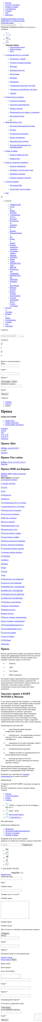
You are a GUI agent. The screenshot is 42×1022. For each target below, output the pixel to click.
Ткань (12, 261)
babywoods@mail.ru (16, 814)
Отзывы (8, 11)
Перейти (4, 453)
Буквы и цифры (11, 151)
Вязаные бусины (13, 289)
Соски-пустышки (12, 181)
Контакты (9, 15)
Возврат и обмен (11, 7)
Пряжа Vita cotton (12, 423)
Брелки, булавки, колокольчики (15, 294)
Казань (8, 798)
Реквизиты (9, 829)
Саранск (8, 800)
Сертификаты (10, 9)
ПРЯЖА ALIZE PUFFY (10, 448)
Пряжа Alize (10, 421)
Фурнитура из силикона (14, 97)
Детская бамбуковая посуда (14, 300)
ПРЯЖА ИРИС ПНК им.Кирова (13, 474)
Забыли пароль (15, 49)
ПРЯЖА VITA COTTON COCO (13, 462)
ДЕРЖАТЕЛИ (15, 205)
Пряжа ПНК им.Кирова (14, 425)
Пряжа (12, 259)
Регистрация (6, 960)
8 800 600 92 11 (13, 21)
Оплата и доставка (12, 5)
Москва (8, 794)
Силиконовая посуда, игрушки (17, 55)
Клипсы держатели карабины (16, 162)
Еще (7, 193)
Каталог (8, 3)
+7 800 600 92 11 (15, 817)
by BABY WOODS (13, 211)
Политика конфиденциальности (17, 831)
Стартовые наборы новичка (14, 253)
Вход (12, 51)
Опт (7, 13)
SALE (12, 207)
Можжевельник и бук (13, 122)
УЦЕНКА (13, 257)
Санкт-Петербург (12, 796)
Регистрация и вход (17, 47)
